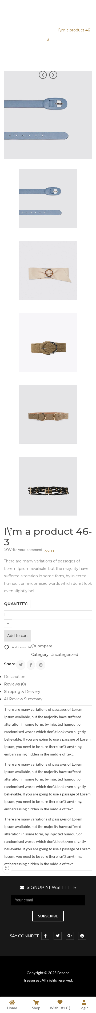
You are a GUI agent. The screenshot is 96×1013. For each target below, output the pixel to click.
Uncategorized (37, 30)
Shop (36, 1008)
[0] (87, 10)
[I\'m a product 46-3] (48, 198)
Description (14, 676)
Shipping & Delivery (22, 691)
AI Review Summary (23, 699)
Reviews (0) (15, 684)
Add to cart (17, 635)
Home (11, 30)
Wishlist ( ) (60, 1008)
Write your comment (25, 549)
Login (84, 1008)
